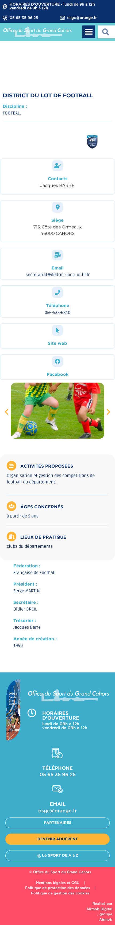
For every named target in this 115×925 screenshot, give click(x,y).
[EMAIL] (57, 789)
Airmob (105, 919)
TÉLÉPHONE (57, 768)
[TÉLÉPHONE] (57, 753)
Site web (57, 344)
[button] (88, 31)
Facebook (57, 375)
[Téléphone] (57, 292)
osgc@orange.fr (82, 18)
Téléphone (57, 306)
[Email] (57, 255)
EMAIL (58, 804)
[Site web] (57, 330)
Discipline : (15, 107)
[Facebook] (57, 361)
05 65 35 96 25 (24, 18)
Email (58, 268)
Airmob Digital (99, 909)
